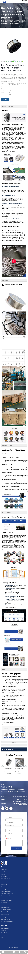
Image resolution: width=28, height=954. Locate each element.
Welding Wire (4, 881)
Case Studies (4, 932)
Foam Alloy (4, 902)
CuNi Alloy (3, 874)
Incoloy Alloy (4, 884)
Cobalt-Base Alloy (5, 907)
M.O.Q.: (2, 92)
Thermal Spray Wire (6, 896)
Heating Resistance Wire (7, 891)
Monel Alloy (4, 886)
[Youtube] (11, 808)
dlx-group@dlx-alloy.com (19, 796)
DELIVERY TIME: (4, 95)
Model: (2, 83)
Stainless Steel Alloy (6, 919)
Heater (3, 905)
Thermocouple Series (6, 900)
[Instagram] (6, 808)
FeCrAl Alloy (4, 869)
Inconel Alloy (4, 876)
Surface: (3, 88)
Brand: (2, 87)
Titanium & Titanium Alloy (7, 921)
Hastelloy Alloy (4, 889)
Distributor (3, 930)
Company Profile (5, 928)
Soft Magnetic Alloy (6, 917)
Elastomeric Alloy (5, 911)
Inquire (5, 99)
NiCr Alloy (3, 872)
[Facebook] (2, 808)
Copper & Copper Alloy (6, 909)
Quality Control (5, 935)
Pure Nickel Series (5, 878)
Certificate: (4, 91)
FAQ (2, 937)
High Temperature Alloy (7, 893)
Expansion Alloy (5, 914)
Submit (17, 848)
